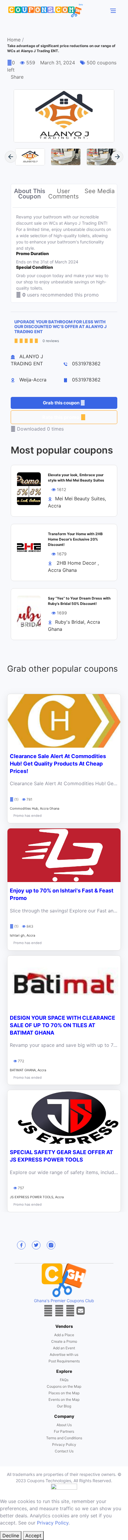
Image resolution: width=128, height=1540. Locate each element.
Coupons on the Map (64, 1386)
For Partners (64, 1431)
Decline (10, 1536)
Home (14, 40)
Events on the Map (64, 1399)
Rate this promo (61, 417)
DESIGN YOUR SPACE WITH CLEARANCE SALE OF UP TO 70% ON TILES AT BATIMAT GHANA (62, 1025)
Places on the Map (64, 1393)
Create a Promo (64, 1341)
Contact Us (64, 1451)
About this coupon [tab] (29, 193)
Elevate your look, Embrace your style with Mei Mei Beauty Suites (76, 477)
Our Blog (64, 1406)
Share (17, 77)
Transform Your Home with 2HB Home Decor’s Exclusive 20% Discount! (75, 539)
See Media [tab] (100, 191)
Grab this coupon (61, 403)
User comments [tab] (63, 193)
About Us (64, 1425)
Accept (33, 1536)
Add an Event (64, 1348)
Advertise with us (64, 1354)
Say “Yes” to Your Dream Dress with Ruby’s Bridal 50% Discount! (79, 601)
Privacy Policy (64, 1444)
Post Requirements (64, 1361)
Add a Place (64, 1335)
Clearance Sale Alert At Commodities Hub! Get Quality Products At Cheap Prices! (58, 763)
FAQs (64, 1380)
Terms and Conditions (64, 1438)
